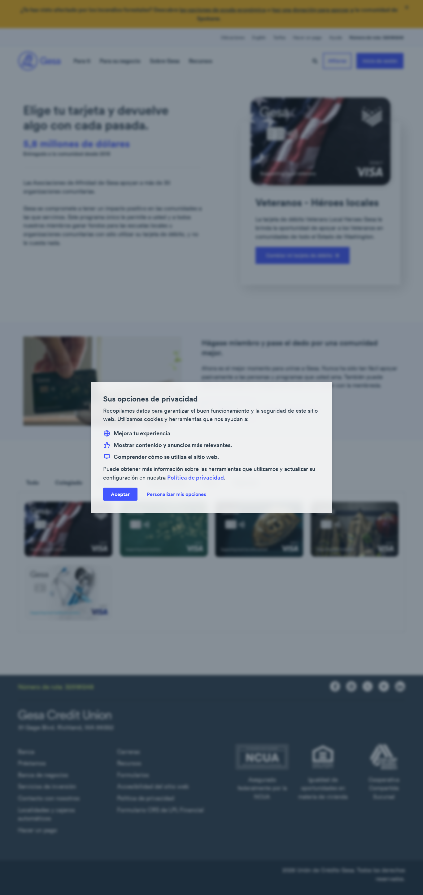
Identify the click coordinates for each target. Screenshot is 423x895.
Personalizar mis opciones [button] (176, 494)
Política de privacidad (195, 477)
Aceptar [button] (120, 494)
